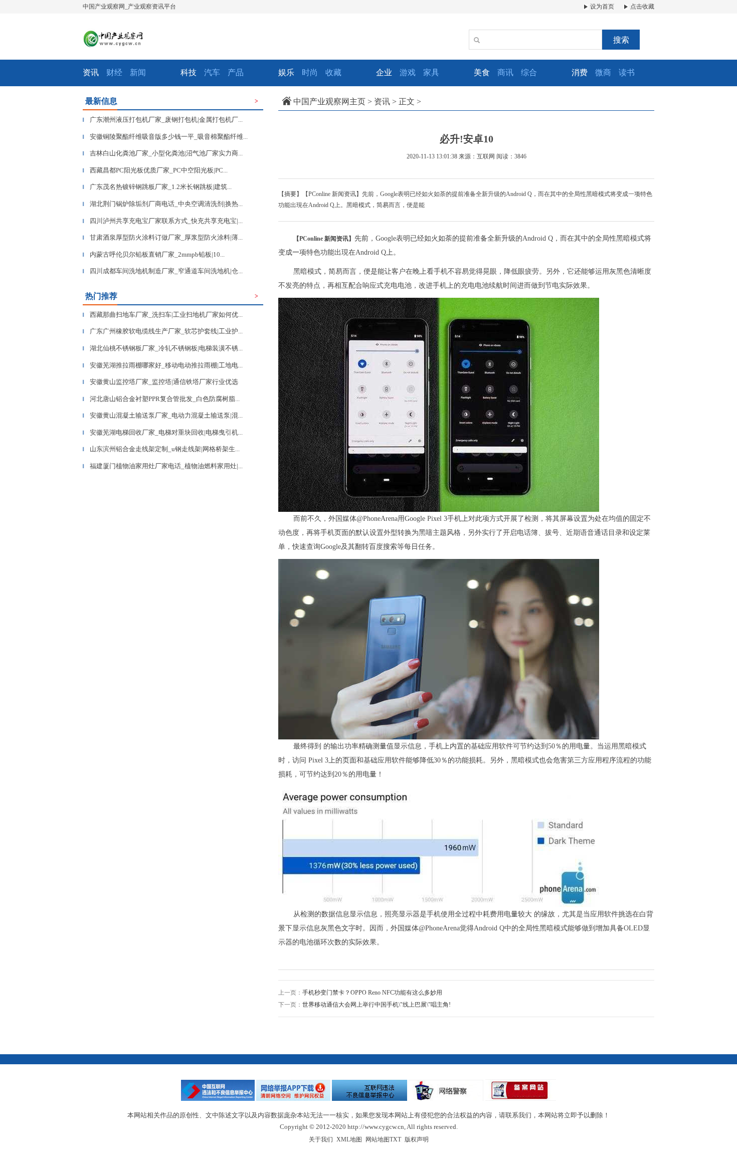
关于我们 (321, 1139)
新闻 (138, 72)
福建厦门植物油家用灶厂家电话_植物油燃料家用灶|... (163, 466)
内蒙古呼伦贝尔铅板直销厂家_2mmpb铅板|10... (154, 254)
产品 (236, 72)
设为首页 (601, 6)
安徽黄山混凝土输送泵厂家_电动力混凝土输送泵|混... (163, 415)
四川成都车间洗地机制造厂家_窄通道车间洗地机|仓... (163, 271)
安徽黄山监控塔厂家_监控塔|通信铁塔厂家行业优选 (160, 381)
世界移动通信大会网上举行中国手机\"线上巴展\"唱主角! (376, 1004)
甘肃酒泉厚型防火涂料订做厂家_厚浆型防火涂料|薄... (163, 237)
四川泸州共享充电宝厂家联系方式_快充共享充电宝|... (163, 221)
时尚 (310, 72)
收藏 (333, 72)
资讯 (382, 101)
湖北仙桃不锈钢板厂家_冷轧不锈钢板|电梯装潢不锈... (163, 348)
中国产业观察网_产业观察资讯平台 (129, 6)
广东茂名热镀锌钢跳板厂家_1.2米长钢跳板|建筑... (157, 186)
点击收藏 (641, 6)
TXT (395, 1139)
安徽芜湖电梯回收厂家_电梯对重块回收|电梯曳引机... (163, 432)
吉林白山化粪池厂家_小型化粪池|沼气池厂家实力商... (163, 153)
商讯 (505, 72)
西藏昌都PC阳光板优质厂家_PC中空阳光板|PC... (155, 170)
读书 (627, 72)
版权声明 (417, 1139)
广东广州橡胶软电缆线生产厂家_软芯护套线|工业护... (163, 331)
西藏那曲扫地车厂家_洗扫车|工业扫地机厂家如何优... (163, 314)
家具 (431, 72)
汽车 (212, 72)
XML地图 (349, 1139)
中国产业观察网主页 (329, 101)
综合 (529, 72)
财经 (114, 72)
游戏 (408, 72)
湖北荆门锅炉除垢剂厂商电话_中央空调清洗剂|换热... (163, 204)
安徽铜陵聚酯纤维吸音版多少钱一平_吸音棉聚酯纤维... (165, 136)
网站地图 (377, 1139)
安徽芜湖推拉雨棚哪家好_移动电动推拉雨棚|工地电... (163, 365)
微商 (603, 72)
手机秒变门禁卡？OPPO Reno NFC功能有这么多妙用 (372, 992)
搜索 (621, 40)
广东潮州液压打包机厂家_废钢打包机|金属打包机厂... (163, 119)
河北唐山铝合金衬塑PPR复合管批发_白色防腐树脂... (161, 399)
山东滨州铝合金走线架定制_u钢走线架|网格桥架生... (161, 449)
